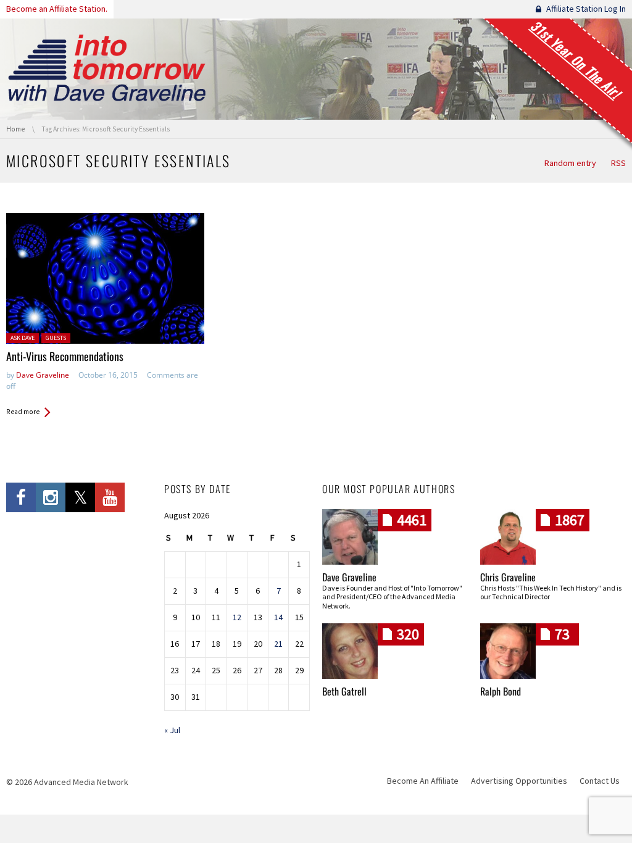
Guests (56, 338)
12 (237, 617)
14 (278, 617)
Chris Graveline (508, 577)
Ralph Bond (500, 691)
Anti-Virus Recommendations (64, 356)
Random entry (570, 162)
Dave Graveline (42, 375)
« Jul (172, 730)
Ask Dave (22, 338)
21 (278, 643)
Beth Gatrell (344, 691)
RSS (618, 162)
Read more (23, 411)
